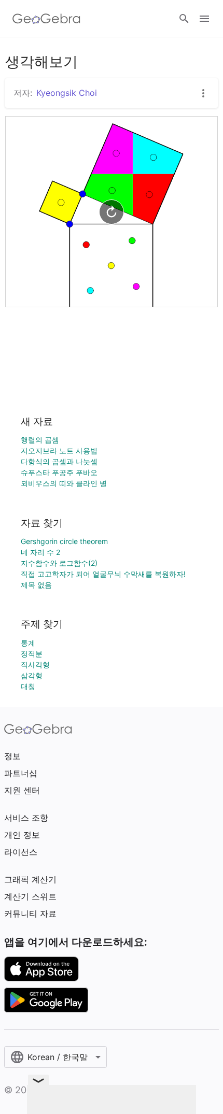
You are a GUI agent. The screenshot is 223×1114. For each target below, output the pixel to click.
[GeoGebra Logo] (46, 18)
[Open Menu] (204, 18)
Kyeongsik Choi (66, 93)
